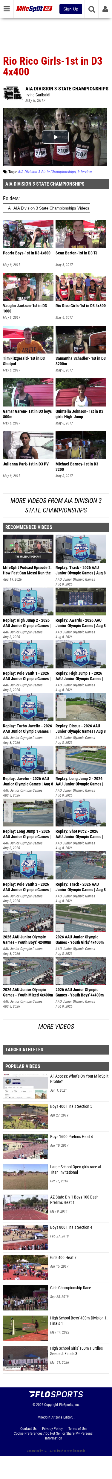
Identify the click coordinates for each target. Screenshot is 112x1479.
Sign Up (70, 9)
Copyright (51, 1405)
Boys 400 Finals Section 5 (71, 1106)
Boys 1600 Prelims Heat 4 (71, 1136)
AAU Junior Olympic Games (75, 579)
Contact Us (28, 1429)
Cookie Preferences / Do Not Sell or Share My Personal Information (53, 1435)
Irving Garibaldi (37, 95)
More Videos (56, 1026)
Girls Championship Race (70, 1287)
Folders (11, 198)
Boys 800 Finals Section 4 (71, 1227)
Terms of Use (77, 1429)
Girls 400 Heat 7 (63, 1257)
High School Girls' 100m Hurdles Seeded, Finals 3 (76, 1351)
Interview (85, 172)
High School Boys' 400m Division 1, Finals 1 (79, 1321)
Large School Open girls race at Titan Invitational (75, 1169)
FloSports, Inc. (69, 1405)
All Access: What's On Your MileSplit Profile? (79, 1079)
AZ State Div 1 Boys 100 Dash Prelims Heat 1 (74, 1200)
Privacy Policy (52, 1429)
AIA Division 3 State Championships (66, 89)
